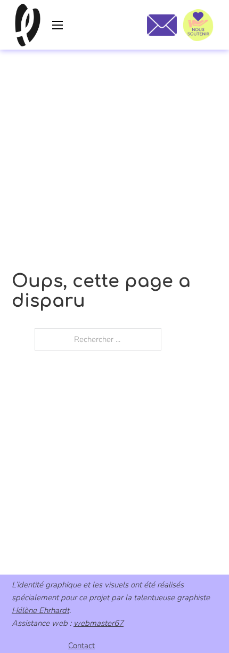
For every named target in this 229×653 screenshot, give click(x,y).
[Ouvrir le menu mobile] (57, 25)
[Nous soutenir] (198, 25)
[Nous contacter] (161, 25)
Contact (81, 645)
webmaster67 (98, 623)
